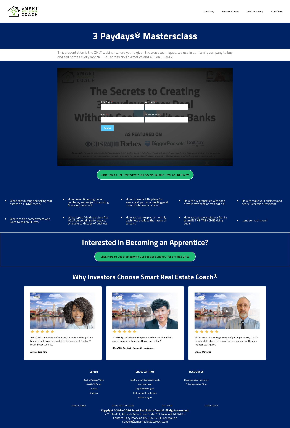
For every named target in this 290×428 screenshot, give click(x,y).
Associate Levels (145, 384)
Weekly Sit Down (93, 384)
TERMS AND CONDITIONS (123, 405)
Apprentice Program (145, 388)
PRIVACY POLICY (79, 405)
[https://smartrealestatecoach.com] (22, 11)
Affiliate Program (145, 397)
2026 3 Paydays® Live (94, 379)
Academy (94, 393)
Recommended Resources (196, 379)
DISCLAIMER (167, 405)
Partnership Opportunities (145, 393)
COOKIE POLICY (211, 405)
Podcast (93, 388)
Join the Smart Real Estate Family (145, 379)
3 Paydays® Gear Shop (196, 384)
